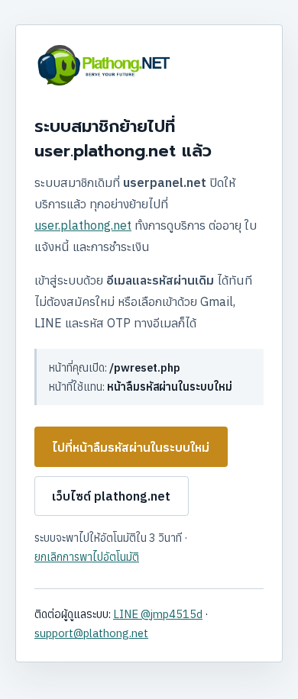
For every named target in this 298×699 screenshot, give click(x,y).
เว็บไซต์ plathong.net (111, 496)
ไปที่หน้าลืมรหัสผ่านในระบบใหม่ (130, 447)
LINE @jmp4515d (157, 614)
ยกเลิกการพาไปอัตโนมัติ (86, 556)
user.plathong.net (82, 225)
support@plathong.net (91, 633)
